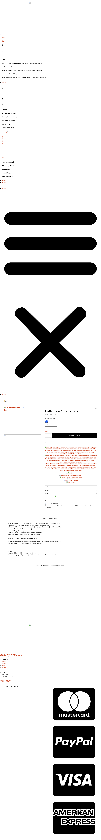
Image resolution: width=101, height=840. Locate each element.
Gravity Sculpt (54, 565)
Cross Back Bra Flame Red (41, 610)
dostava (47, 490)
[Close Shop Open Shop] (5, 40)
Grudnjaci (61, 565)
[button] (50, 292)
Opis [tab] (44, 518)
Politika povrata (4, 681)
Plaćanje (47, 487)
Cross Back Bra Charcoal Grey (17, 614)
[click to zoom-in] (13, 420)
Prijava (4, 188)
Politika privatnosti (5, 680)
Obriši (46, 431)
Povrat (47, 493)
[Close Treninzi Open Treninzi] (7, 81)
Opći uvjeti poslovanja (8, 654)
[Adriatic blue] (46, 421)
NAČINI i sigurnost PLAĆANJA (11, 656)
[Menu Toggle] (0, 35)
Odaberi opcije (18, 620)
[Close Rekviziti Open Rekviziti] (7, 132)
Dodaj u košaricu (74, 435)
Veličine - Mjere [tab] (53, 518)
